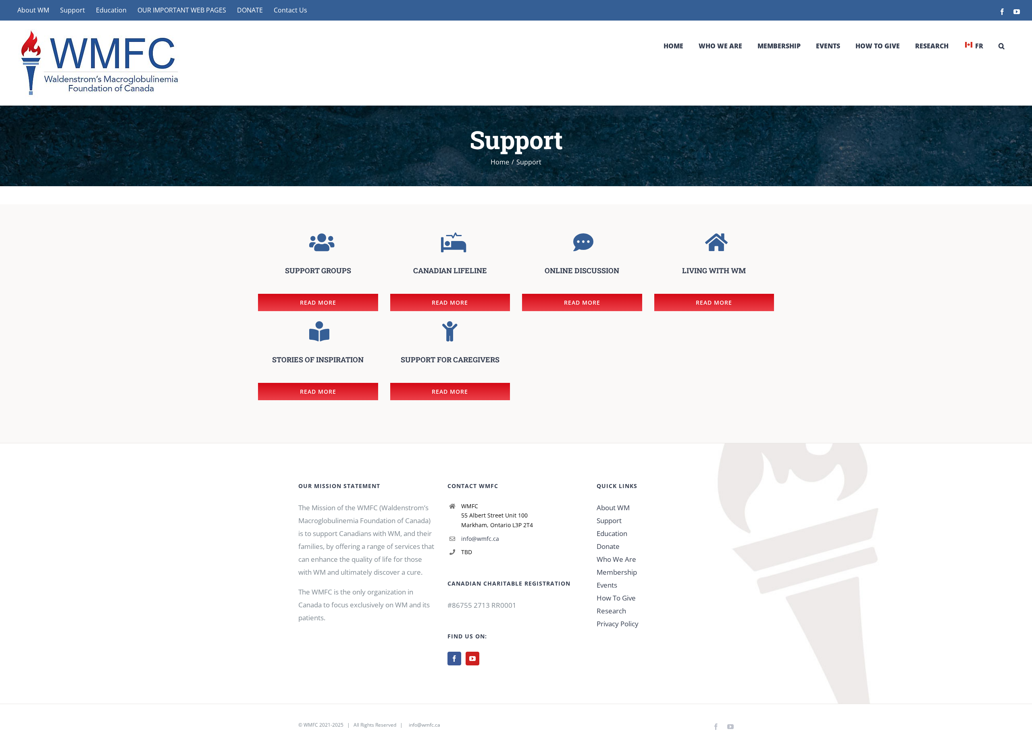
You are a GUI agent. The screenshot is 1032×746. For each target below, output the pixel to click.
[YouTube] (472, 658)
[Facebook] (454, 658)
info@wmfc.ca (480, 538)
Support (609, 520)
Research (611, 610)
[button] (1002, 46)
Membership (617, 572)
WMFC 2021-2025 (323, 724)
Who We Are (616, 559)
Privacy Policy (618, 623)
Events (607, 585)
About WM (613, 507)
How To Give (616, 598)
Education (612, 533)
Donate (608, 546)
